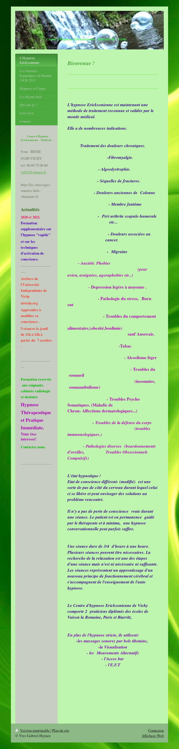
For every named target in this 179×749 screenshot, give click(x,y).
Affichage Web (153, 735)
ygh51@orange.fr (33, 172)
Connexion (156, 730)
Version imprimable (35, 730)
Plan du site (60, 730)
